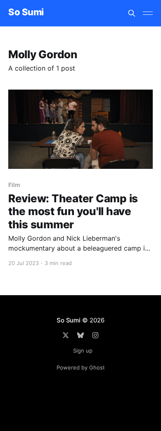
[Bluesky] (80, 335)
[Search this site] (131, 13)
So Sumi (26, 12)
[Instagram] (95, 335)
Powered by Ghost (81, 367)
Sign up (82, 350)
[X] (65, 335)
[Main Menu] (148, 13)
